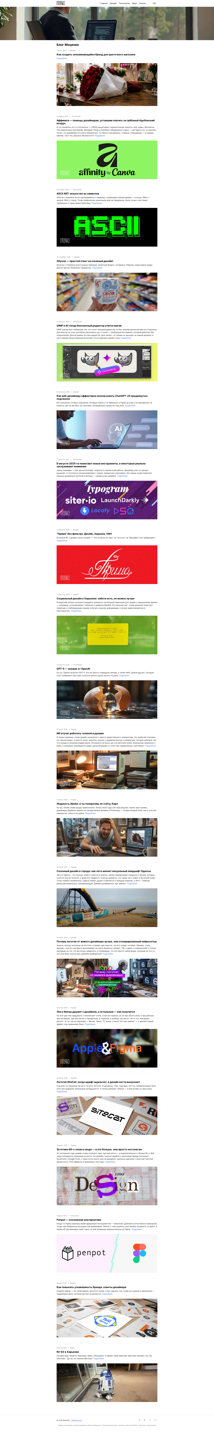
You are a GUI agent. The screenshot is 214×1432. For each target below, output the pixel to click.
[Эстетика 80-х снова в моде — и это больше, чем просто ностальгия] (107, 1186)
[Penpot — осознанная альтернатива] (107, 1253)
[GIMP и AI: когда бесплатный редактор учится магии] (107, 362)
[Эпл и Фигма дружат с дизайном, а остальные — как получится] (107, 1048)
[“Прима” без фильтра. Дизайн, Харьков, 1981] (107, 564)
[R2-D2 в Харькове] (107, 1382)
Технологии (124, 3)
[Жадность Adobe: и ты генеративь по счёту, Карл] (107, 837)
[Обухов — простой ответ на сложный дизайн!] (107, 292)
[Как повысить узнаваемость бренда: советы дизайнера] (107, 1318)
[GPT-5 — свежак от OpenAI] (107, 699)
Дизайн (113, 3)
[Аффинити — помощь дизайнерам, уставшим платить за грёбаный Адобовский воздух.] (107, 160)
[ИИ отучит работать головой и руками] (107, 770)
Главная (104, 3)
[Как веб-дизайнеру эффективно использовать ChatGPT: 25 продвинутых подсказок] (107, 429)
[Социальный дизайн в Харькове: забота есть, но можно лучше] (107, 635)
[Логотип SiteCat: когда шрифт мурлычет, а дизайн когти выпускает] (107, 1115)
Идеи (134, 3)
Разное (142, 3)
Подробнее (62, 58)
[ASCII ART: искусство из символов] (107, 227)
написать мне (76, 1420)
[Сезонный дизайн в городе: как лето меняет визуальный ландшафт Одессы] (107, 907)
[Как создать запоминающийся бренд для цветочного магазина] (107, 84)
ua (154, 3)
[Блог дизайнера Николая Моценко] (61, 3)
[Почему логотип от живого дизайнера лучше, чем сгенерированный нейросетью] (107, 978)
